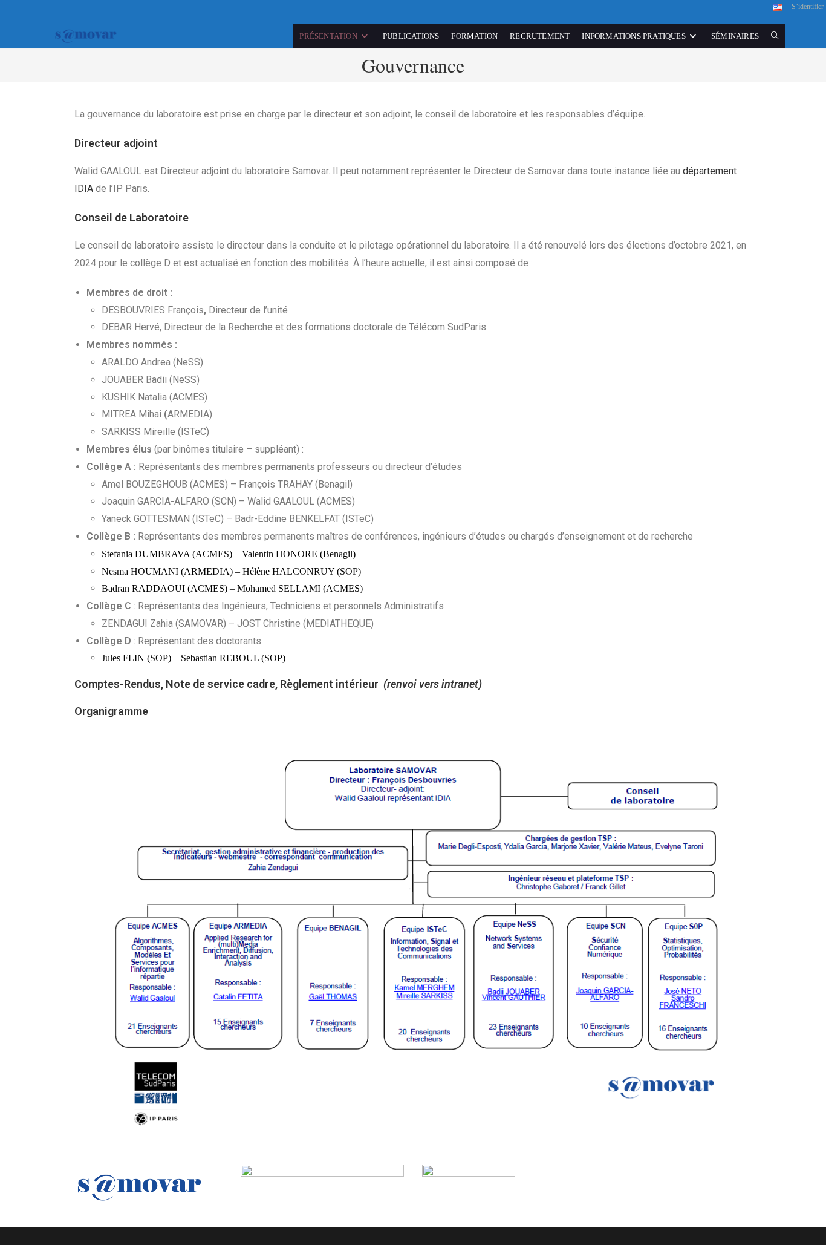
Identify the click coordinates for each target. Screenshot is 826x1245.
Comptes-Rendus (117, 684)
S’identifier (808, 6)
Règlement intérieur (328, 684)
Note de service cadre (220, 684)
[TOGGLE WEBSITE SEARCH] (775, 36)
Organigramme (111, 711)
